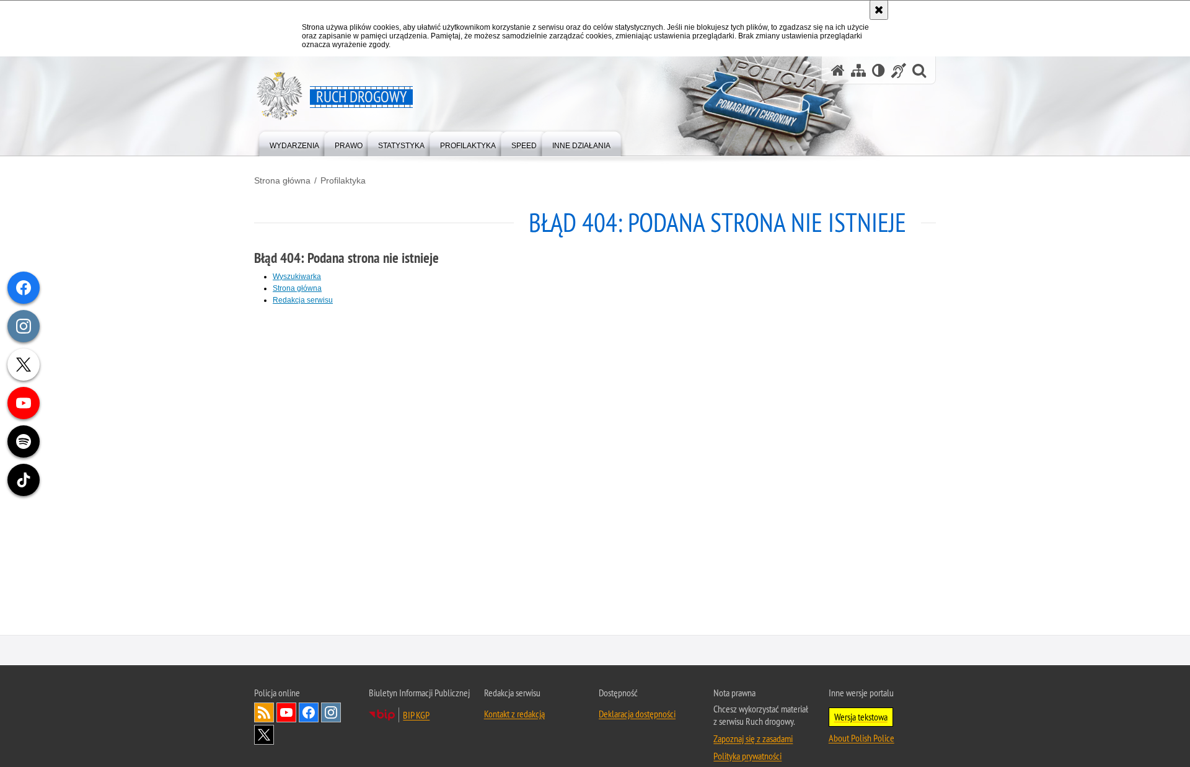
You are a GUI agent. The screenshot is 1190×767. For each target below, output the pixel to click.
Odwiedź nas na (286, 713)
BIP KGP (416, 715)
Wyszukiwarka (297, 276)
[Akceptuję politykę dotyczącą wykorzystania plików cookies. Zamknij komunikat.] (879, 10)
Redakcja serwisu (303, 300)
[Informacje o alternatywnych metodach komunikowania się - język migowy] (898, 70)
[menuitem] (294, 143)
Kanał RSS (264, 713)
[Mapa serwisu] (858, 70)
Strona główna (282, 180)
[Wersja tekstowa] (878, 70)
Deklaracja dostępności (637, 714)
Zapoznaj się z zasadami (753, 739)
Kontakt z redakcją (514, 714)
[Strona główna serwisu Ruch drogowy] (838, 70)
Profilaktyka (343, 180)
